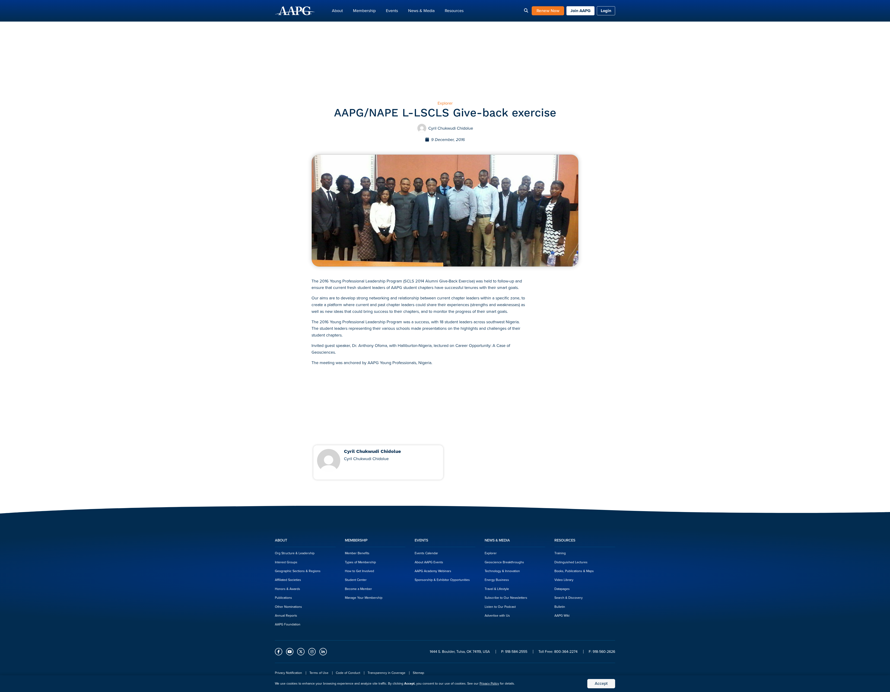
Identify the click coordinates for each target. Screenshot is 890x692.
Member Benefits (357, 553)
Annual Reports (286, 615)
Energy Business (497, 579)
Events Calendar (426, 553)
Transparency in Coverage (386, 672)
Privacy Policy (489, 683)
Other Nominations (288, 606)
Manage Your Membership (363, 597)
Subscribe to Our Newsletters (506, 597)
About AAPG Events (429, 562)
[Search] (526, 11)
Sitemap (418, 672)
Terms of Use (318, 672)
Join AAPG (580, 11)
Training (560, 553)
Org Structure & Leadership (295, 553)
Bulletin (559, 606)
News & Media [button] (421, 11)
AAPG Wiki (561, 615)
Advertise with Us (497, 615)
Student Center (356, 579)
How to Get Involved (359, 571)
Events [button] (392, 11)
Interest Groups (286, 562)
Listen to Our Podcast (500, 606)
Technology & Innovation (502, 571)
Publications (283, 597)
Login (606, 11)
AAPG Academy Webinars (433, 571)
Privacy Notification (288, 672)
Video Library (563, 579)
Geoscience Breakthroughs (504, 562)
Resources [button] (454, 11)
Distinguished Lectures (571, 562)
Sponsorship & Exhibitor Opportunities (442, 579)
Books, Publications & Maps (574, 571)
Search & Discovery (568, 597)
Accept (601, 683)
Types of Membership (360, 562)
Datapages (562, 588)
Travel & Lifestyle (497, 588)
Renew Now (548, 11)
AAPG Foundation (287, 624)
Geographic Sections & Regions (298, 571)
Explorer (491, 553)
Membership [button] (364, 11)
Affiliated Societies (288, 579)
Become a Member (358, 588)
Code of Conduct (348, 672)
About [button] (337, 11)
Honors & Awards (287, 588)
